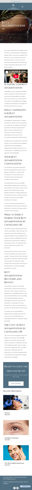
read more (7, 414)
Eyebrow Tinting (12, 438)
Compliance (11, 481)
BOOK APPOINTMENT (16, 383)
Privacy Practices (19, 481)
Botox (7, 413)
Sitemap (5, 481)
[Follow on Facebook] (14, 488)
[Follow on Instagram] (17, 488)
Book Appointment (16, 1)
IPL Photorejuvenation (14, 463)
